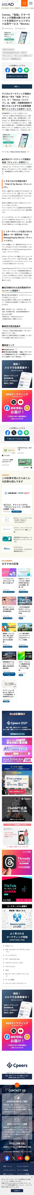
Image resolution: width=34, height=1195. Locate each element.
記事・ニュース (7, 1166)
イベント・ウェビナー (23, 1166)
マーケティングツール (9, 1170)
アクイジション (10, 966)
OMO (7, 970)
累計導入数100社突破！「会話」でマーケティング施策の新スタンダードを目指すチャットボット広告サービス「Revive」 (17, 354)
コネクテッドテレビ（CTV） (14, 963)
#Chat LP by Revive (8, 49)
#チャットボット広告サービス (23, 56)
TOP (3, 8)
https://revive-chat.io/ (18, 152)
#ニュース (5, 59)
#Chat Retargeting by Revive (11, 52)
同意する (17, 1191)
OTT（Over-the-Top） (12, 959)
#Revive (24, 52)
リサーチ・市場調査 (22, 1170)
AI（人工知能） (10, 980)
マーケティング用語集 (23, 1174)
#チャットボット (7, 56)
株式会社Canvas (8, 350)
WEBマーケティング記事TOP (12, 8)
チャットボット (25, 8)
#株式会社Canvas (16, 59)
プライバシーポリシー (12, 1183)
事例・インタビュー (8, 1174)
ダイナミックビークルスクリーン (16, 983)
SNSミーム (9, 946)
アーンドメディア (11, 955)
